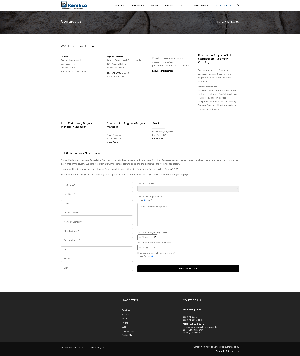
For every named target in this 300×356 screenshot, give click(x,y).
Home (220, 22)
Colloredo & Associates (227, 351)
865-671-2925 (114, 73)
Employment (202, 5)
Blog (184, 5)
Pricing (169, 5)
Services (120, 5)
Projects (138, 5)
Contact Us (223, 5)
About (154, 5)
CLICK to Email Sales (193, 324)
